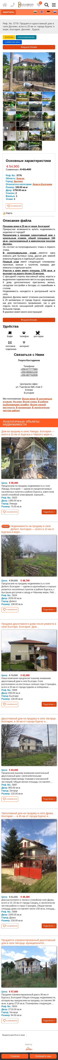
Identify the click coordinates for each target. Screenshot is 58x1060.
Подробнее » (49, 512)
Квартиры (8, 12)
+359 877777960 (29, 369)
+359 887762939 (29, 375)
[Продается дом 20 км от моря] (4, 4)
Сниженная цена (12, 42)
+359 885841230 (29, 372)
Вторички (9, 37)
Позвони (14, 1056)
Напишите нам (43, 1056)
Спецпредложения (26, 37)
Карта (9, 213)
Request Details (29, 47)
